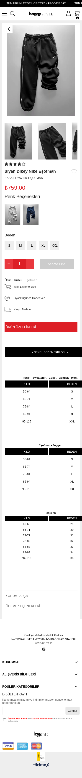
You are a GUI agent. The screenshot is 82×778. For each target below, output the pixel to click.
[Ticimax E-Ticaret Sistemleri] (41, 765)
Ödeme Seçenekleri (23, 606)
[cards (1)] (22, 746)
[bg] (41, 733)
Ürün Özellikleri (21, 327)
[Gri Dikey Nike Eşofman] (14, 214)
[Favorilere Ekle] (74, 171)
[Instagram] (44, 649)
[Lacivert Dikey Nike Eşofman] (32, 214)
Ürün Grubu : (21, 280)
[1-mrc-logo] (41, 756)
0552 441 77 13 (43, 643)
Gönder (72, 710)
